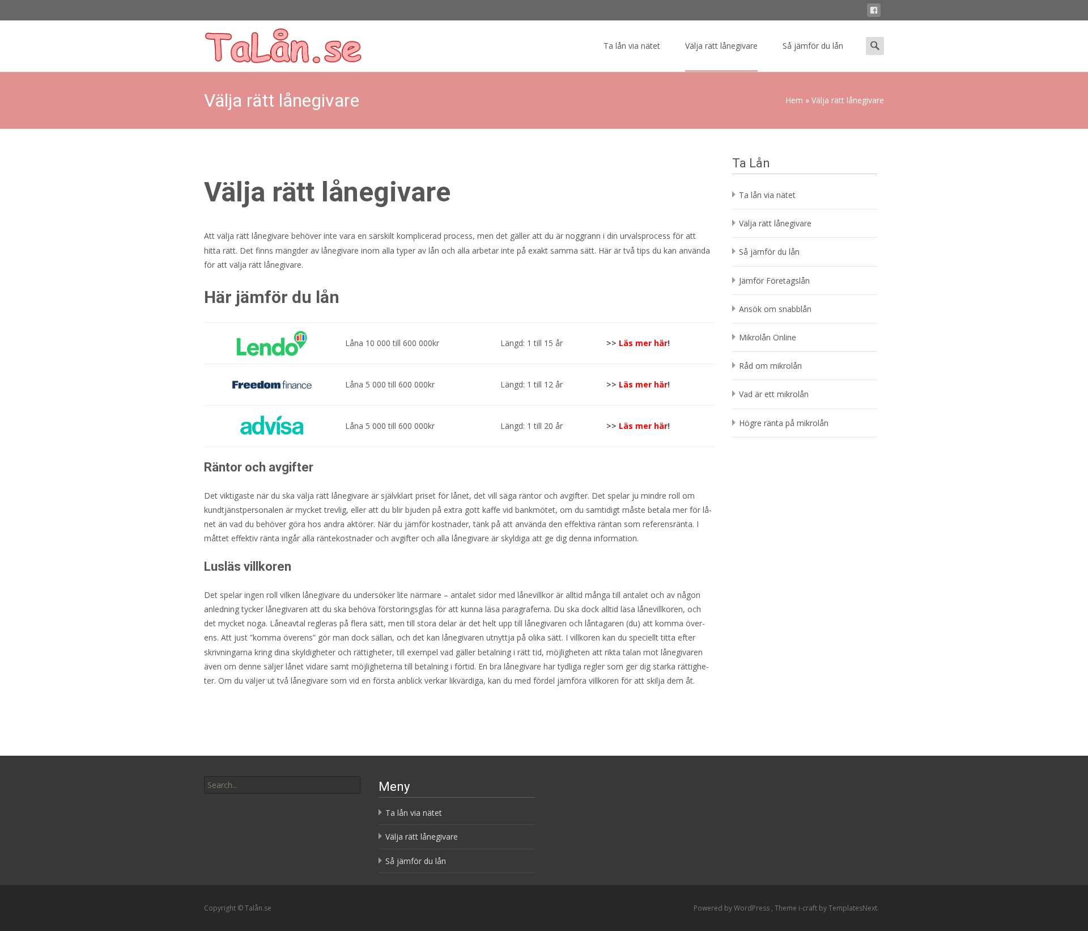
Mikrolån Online (767, 337)
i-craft (808, 908)
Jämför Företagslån (774, 280)
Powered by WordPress (732, 908)
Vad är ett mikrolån (774, 394)
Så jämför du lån (813, 45)
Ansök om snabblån (775, 309)
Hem (794, 100)
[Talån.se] (274, 43)
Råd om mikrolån (770, 365)
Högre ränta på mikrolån (783, 423)
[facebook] (874, 12)
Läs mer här (643, 384)
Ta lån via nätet (632, 45)
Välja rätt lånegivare (721, 45)
